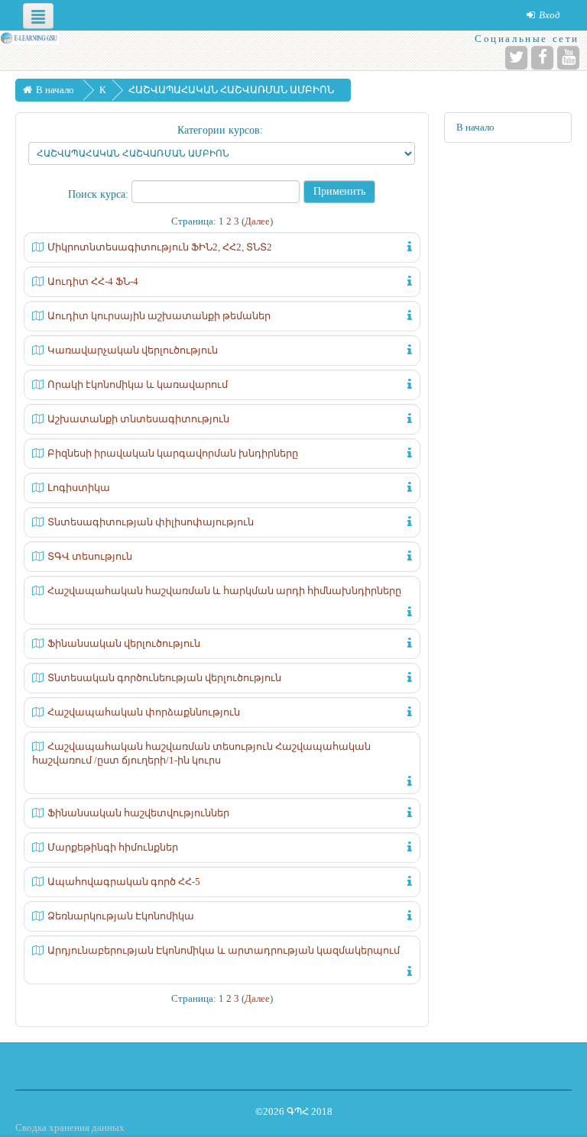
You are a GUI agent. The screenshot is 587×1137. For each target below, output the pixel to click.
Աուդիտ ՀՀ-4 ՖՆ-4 (92, 281)
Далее (257, 221)
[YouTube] (568, 57)
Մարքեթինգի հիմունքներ (112, 847)
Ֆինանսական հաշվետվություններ (138, 813)
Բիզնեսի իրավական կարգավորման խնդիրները (172, 453)
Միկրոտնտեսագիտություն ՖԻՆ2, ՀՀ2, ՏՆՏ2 (159, 247)
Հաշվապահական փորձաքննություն (143, 712)
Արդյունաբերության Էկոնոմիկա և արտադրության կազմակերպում (223, 950)
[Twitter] (516, 57)
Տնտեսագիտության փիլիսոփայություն (150, 522)
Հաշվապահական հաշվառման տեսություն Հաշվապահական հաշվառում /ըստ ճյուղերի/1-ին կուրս (201, 753)
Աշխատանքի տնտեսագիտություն (138, 419)
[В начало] (29, 37)
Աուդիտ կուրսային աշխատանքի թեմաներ (159, 315)
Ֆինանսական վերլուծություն (123, 643)
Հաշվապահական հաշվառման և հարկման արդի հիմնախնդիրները (224, 590)
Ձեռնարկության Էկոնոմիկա (120, 916)
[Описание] (406, 245)
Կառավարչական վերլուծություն (132, 350)
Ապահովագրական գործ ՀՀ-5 (123, 881)
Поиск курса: (99, 194)
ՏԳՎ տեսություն (89, 556)
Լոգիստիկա (78, 487)
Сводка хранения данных (70, 1127)
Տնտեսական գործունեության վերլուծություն (164, 677)
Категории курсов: (220, 130)
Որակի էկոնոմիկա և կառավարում (137, 384)
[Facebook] (542, 57)
